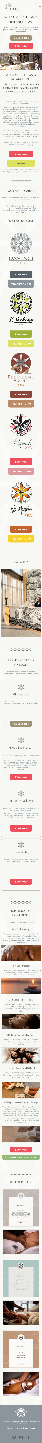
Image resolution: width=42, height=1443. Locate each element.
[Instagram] (21, 1437)
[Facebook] (14, 1437)
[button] (40, 7)
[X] (28, 1437)
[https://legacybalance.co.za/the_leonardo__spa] (21, 603)
